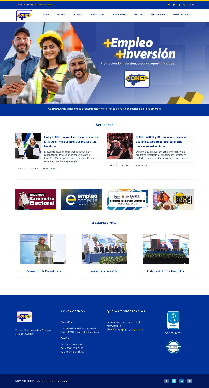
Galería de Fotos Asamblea (165, 271)
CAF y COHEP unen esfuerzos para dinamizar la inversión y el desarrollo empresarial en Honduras (72, 141)
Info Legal (138, 15)
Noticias (61, 15)
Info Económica (158, 15)
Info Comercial (119, 15)
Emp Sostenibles (97, 15)
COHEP (34, 168)
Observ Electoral (181, 15)
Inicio (191, 4)
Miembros (77, 15)
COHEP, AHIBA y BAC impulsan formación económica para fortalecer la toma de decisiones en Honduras (161, 141)
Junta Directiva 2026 (104, 271)
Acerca (46, 15)
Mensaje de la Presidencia (43, 271)
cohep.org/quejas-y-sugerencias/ (127, 329)
